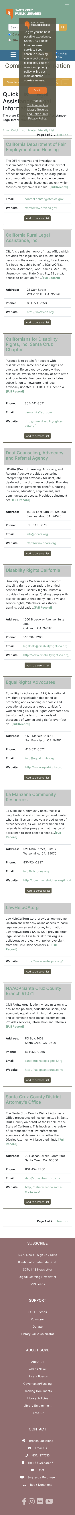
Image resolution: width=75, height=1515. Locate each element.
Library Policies (37, 1398)
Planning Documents (37, 1391)
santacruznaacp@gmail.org (43, 1061)
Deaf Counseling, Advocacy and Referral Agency (35, 455)
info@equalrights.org (39, 758)
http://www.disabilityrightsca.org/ (46, 655)
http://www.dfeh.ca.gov (41, 208)
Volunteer (37, 1319)
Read (53, 1255)
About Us (37, 1362)
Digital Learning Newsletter (37, 1277)
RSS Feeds (37, 1284)
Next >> (63, 134)
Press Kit (37, 1413)
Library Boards (37, 1376)
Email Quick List (14, 130)
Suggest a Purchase (41, 1477)
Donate (38, 1326)
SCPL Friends (37, 1312)
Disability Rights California (33, 570)
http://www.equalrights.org (43, 767)
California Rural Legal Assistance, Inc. (28, 237)
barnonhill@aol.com (38, 412)
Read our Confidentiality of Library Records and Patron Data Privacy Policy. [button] (37, 109)
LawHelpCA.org (22, 907)
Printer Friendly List (40, 130)
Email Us (41, 1448)
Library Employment (38, 1405)
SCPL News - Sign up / (34, 1255)
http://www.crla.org (40, 312)
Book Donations (41, 1484)
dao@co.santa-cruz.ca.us (42, 1178)
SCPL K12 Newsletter (37, 1269)
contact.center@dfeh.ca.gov (44, 199)
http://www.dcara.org (41, 543)
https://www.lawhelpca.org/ (44, 961)
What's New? (37, 1369)
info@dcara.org (37, 534)
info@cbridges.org (36, 871)
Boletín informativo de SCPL (37, 1262)
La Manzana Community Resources (31, 797)
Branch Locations (41, 1441)
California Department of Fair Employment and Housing (36, 147)
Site (15, 40)
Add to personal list (37, 218)
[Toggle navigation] (67, 4)
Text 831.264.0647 (40, 1462)
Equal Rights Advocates (30, 682)
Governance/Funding (37, 1383)
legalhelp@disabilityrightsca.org (45, 646)
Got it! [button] (38, 90)
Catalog (17, 34)
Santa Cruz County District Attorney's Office (33, 1099)
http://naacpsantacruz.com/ (44, 1069)
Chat (41, 1470)
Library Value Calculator (37, 1334)
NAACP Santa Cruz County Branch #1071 (33, 991)
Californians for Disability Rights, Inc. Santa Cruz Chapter (32, 344)
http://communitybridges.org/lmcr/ (47, 880)
